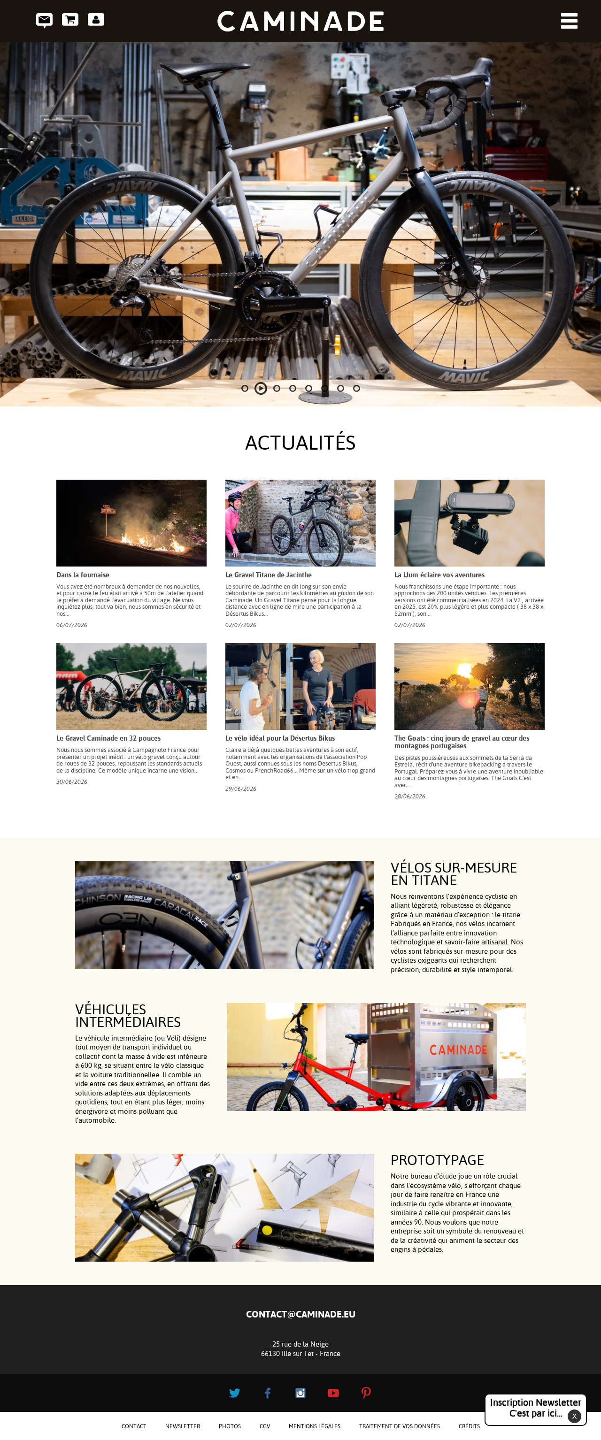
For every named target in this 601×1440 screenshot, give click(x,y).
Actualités (300, 442)
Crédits (469, 1426)
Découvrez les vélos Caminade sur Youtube (333, 1393)
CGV (265, 1426)
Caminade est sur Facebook (267, 1393)
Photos (230, 1426)
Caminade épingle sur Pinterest (366, 1393)
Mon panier (70, 21)
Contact (44, 21)
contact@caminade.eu (300, 1314)
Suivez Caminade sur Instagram (300, 1393)
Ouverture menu (569, 21)
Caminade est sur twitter (234, 1393)
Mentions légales (314, 1426)
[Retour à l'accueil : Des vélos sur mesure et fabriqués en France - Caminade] (300, 21)
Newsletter (182, 1426)
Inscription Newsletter (535, 1408)
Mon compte (96, 21)
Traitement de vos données (399, 1426)
